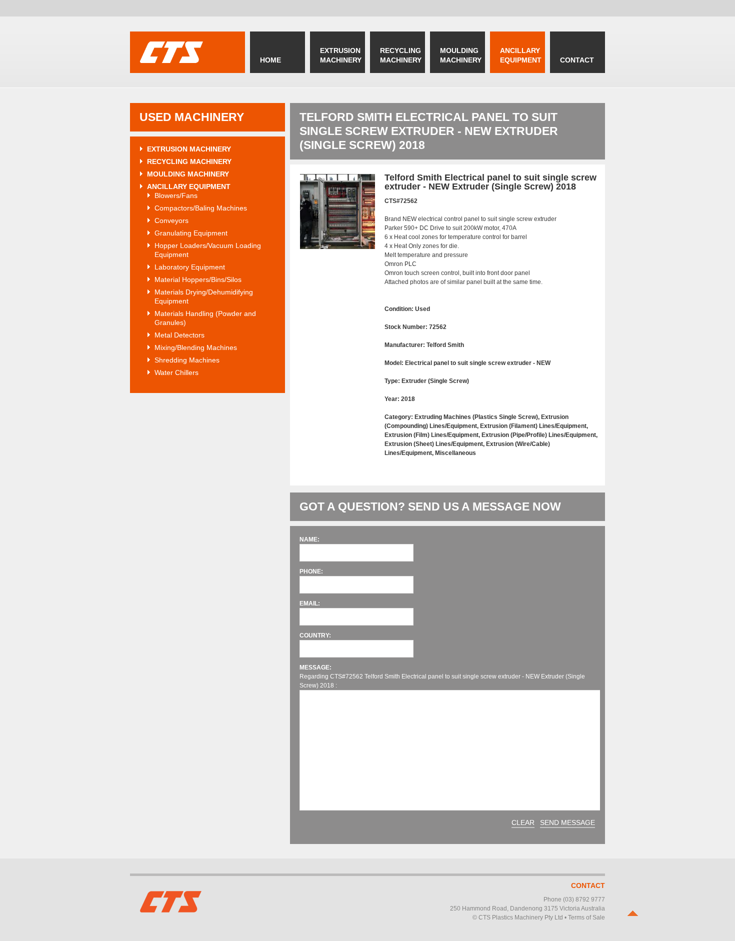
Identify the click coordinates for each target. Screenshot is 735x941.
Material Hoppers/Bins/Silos (198, 280)
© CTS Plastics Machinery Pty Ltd (517, 917)
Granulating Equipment (191, 233)
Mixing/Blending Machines (195, 348)
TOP (633, 913)
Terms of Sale (586, 917)
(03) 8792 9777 (584, 899)
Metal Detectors (179, 335)
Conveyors (171, 220)
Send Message (567, 822)
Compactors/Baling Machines (200, 208)
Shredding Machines (187, 360)
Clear (523, 822)
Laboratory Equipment (189, 267)
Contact (588, 886)
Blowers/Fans (176, 196)
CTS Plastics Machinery (187, 52)
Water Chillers (176, 372)
